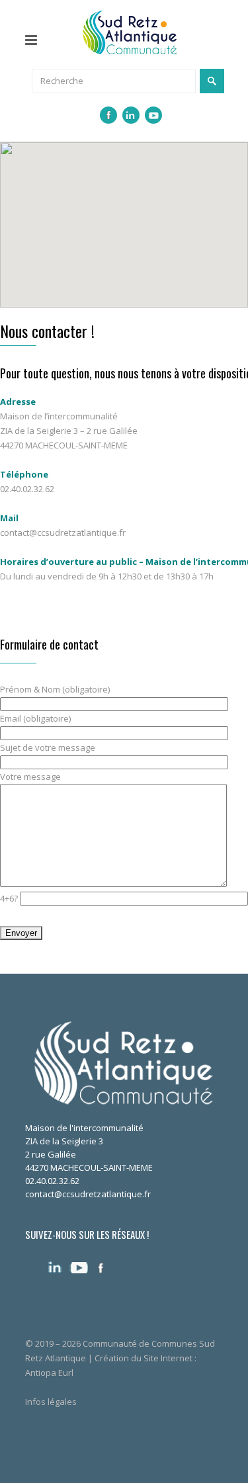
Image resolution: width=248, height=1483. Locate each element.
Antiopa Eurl (49, 1372)
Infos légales (51, 1402)
